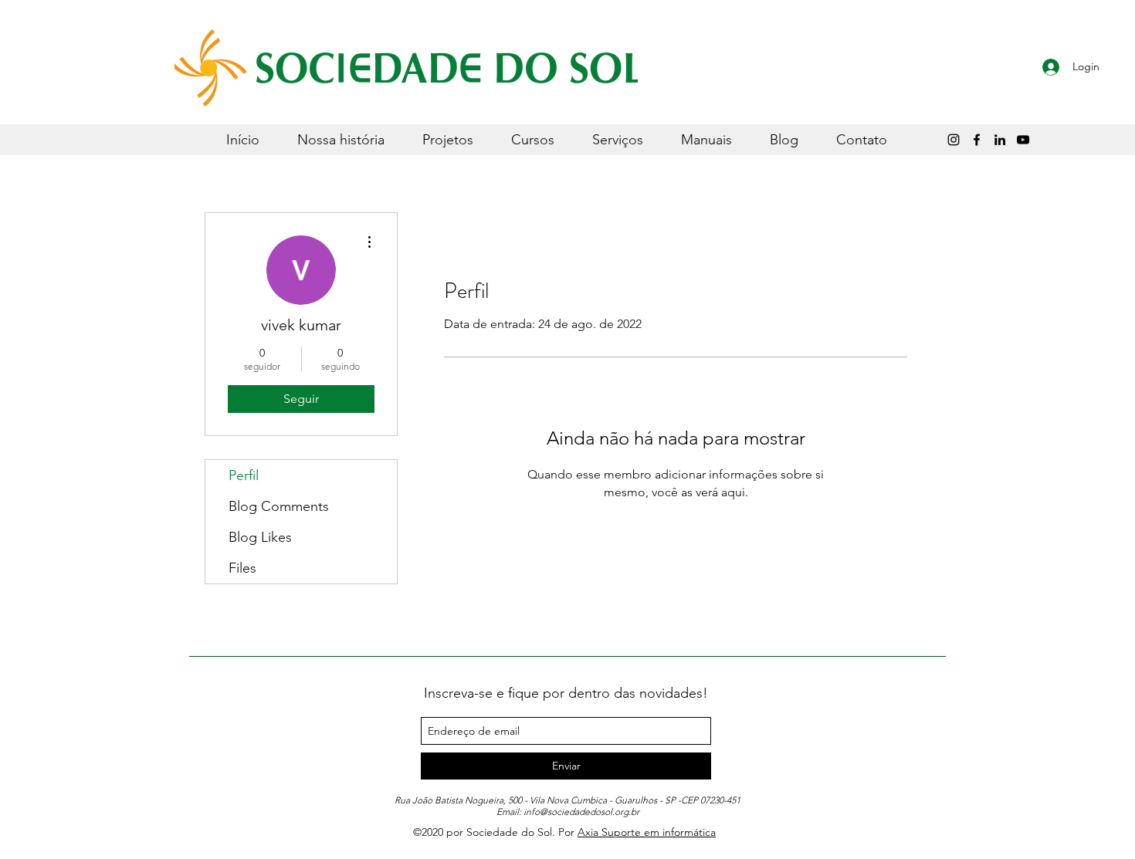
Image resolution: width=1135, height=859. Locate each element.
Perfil (244, 475)
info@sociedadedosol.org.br (581, 811)
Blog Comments (279, 506)
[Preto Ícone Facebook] (976, 139)
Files (242, 568)
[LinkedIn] (1000, 139)
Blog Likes (260, 537)
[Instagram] (953, 139)
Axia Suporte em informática (647, 832)
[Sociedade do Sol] (1023, 139)
